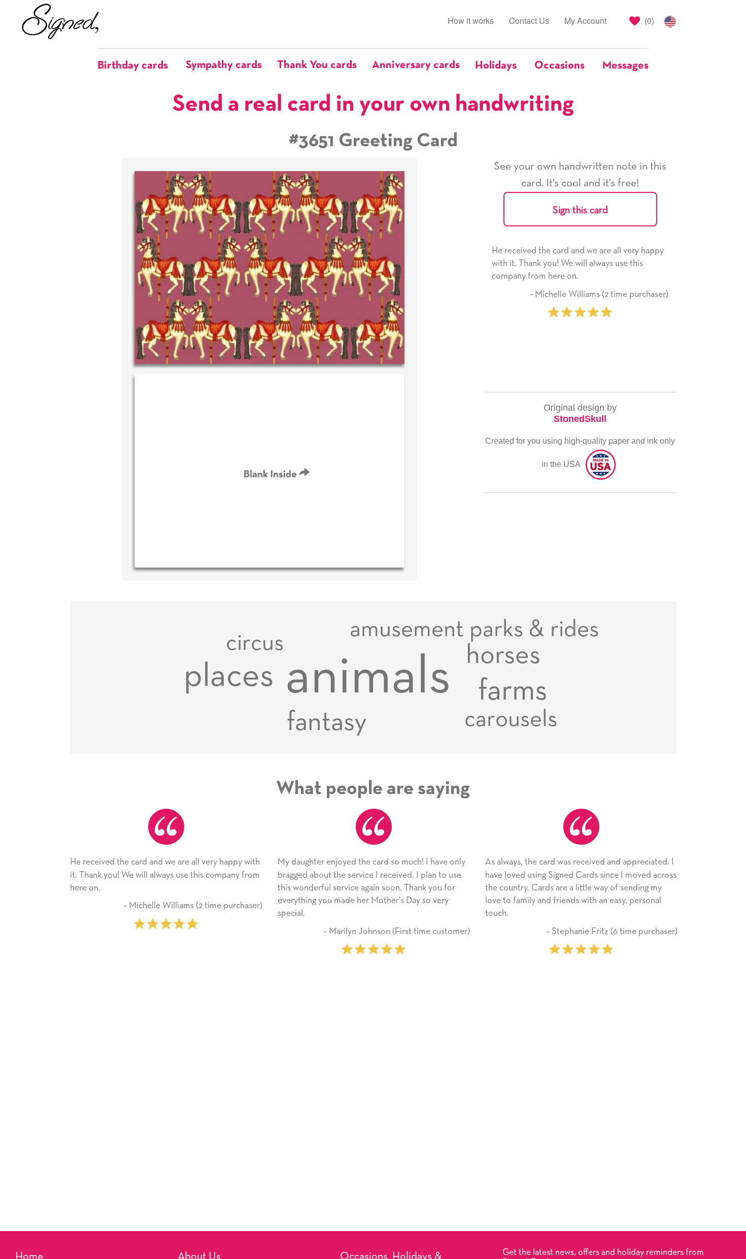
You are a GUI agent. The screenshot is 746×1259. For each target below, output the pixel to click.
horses (503, 655)
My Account (585, 20)
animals (368, 677)
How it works (471, 20)
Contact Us (529, 20)
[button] (137, 65)
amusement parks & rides (474, 629)
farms (513, 691)
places (229, 676)
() (648, 20)
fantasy (327, 722)
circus (255, 643)
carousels (510, 719)
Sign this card (580, 210)
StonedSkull (580, 419)
